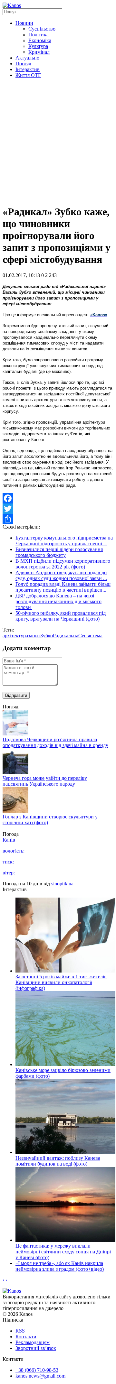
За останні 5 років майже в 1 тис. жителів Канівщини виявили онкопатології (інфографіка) (61, 982)
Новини (24, 23)
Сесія (84, 635)
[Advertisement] (58, 141)
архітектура (15, 635)
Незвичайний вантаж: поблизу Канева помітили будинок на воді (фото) (57, 1161)
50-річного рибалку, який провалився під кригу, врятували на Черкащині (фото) (60, 616)
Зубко (46, 635)
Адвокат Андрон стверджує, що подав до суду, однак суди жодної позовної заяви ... (61, 575)
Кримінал (39, 52)
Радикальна (65, 635)
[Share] (58, 519)
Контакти (25, 1336)
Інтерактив (27, 69)
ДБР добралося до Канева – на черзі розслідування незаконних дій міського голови (58, 601)
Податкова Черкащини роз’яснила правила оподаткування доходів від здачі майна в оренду (55, 742)
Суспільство (41, 29)
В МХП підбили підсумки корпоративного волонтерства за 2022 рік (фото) (62, 563)
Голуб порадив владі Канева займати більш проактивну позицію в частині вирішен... (63, 587)
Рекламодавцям (32, 1342)
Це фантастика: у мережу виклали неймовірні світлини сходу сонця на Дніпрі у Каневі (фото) (63, 1251)
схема (96, 635)
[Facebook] (58, 498)
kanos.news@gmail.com (40, 1376)
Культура (38, 46)
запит (34, 635)
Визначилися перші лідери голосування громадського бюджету (59, 552)
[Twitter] (58, 508)
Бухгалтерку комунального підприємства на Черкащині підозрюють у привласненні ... (64, 540)
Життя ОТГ (28, 75)
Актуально (27, 57)
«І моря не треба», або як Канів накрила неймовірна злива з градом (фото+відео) (59, 1266)
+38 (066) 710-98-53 (36, 1370)
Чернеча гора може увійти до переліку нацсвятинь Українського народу (45, 781)
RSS (20, 1330)
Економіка (39, 40)
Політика (38, 34)
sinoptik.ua (62, 883)
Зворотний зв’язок (35, 1348)
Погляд (23, 63)
